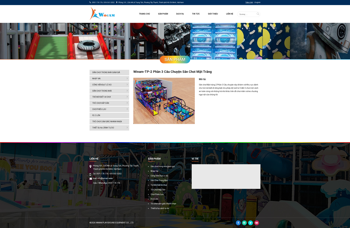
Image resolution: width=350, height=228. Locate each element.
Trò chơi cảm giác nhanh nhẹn (107, 121)
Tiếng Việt (249, 2)
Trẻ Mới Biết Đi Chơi (101, 97)
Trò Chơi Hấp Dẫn (100, 103)
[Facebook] (238, 222)
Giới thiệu (213, 14)
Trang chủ (144, 14)
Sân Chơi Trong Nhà (102, 91)
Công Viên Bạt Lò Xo (102, 85)
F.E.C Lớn (96, 115)
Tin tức (196, 14)
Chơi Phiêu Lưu (99, 109)
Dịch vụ (180, 14)
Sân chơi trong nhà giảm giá (106, 72)
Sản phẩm (163, 14)
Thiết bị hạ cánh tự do (103, 128)
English (257, 2)
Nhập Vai (96, 78)
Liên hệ (229, 14)
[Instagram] (244, 222)
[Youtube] (256, 222)
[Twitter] (250, 222)
